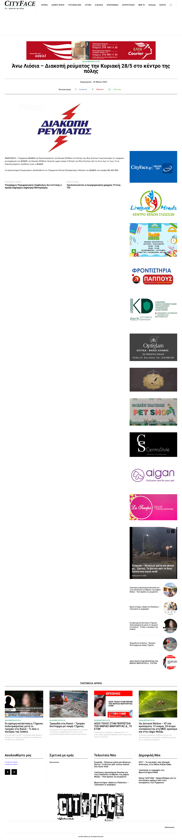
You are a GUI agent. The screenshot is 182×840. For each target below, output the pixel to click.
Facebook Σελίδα (11, 762)
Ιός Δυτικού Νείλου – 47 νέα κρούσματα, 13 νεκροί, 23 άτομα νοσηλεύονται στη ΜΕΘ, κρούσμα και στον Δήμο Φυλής (158, 727)
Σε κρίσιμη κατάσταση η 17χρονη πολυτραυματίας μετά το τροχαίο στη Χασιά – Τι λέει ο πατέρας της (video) (144, 626)
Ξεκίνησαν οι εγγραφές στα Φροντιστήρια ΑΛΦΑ (151, 771)
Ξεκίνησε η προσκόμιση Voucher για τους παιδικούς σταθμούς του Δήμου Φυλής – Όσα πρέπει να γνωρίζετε (145, 590)
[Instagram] (14, 772)
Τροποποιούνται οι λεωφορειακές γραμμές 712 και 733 (94, 186)
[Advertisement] (91, 20)
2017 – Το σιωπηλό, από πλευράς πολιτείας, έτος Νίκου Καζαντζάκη (155, 763)
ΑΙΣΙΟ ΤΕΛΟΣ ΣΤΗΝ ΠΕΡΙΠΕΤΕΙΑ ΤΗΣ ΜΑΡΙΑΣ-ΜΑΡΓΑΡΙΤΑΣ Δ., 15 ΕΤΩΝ (144, 662)
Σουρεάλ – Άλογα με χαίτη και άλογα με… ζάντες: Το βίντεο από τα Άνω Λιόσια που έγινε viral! (153, 568)
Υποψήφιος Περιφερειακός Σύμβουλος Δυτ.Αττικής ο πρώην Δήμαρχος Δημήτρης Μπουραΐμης (33, 186)
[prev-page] (168, 531)
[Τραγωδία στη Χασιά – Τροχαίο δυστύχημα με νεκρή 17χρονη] (170, 644)
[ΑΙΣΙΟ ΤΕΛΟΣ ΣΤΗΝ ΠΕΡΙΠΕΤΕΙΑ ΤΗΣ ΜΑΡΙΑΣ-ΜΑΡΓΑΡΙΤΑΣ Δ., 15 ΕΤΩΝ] (170, 662)
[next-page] (173, 531)
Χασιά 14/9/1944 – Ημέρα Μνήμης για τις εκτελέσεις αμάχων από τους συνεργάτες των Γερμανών (157, 780)
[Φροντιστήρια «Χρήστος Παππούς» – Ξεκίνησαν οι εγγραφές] (170, 608)
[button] (170, 5)
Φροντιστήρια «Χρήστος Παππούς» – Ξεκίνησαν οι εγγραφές (145, 608)
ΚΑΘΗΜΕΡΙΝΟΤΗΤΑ (91, 61)
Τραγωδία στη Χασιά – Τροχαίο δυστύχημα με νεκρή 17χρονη (142, 644)
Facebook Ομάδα (11, 764)
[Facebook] (7, 772)
